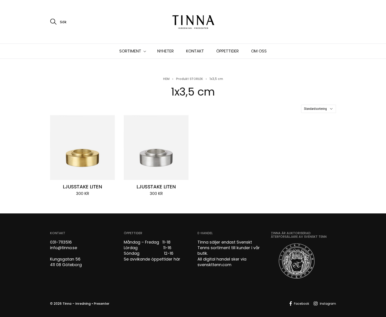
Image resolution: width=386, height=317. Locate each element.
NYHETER (165, 51)
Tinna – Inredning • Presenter (86, 303)
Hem (166, 79)
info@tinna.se (63, 247)
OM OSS (259, 51)
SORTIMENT (130, 51)
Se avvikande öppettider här (152, 259)
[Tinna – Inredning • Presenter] (193, 22)
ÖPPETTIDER (227, 51)
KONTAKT (195, 51)
